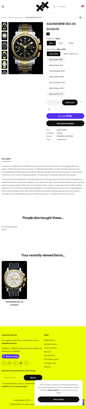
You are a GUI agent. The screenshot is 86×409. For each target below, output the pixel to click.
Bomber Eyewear (50, 344)
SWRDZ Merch (49, 340)
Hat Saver (47, 352)
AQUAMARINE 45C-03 (14, 302)
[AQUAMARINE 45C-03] (14, 280)
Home (4, 18)
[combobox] (64, 6)
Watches (47, 367)
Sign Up (33, 378)
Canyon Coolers (50, 348)
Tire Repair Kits (50, 363)
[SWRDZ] (42, 6)
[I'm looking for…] (54, 6)
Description (6, 159)
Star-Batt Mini (49, 355)
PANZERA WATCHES (65, 136)
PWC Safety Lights (51, 359)
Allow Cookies (58, 399)
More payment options (65, 123)
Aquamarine (61, 139)
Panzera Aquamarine (15, 18)
